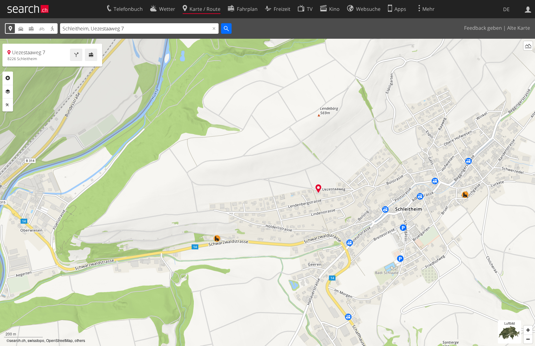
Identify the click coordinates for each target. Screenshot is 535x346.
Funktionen (7, 105)
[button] (318, 188)
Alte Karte (518, 27)
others (80, 340)
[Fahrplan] (91, 55)
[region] (267, 192)
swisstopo (36, 340)
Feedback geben (483, 27)
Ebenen (7, 91)
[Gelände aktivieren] (528, 45)
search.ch (17, 340)
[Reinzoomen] (528, 330)
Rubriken (7, 78)
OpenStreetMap (59, 340)
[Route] (76, 55)
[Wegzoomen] (528, 339)
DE (506, 9)
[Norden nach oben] (528, 57)
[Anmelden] (528, 8)
